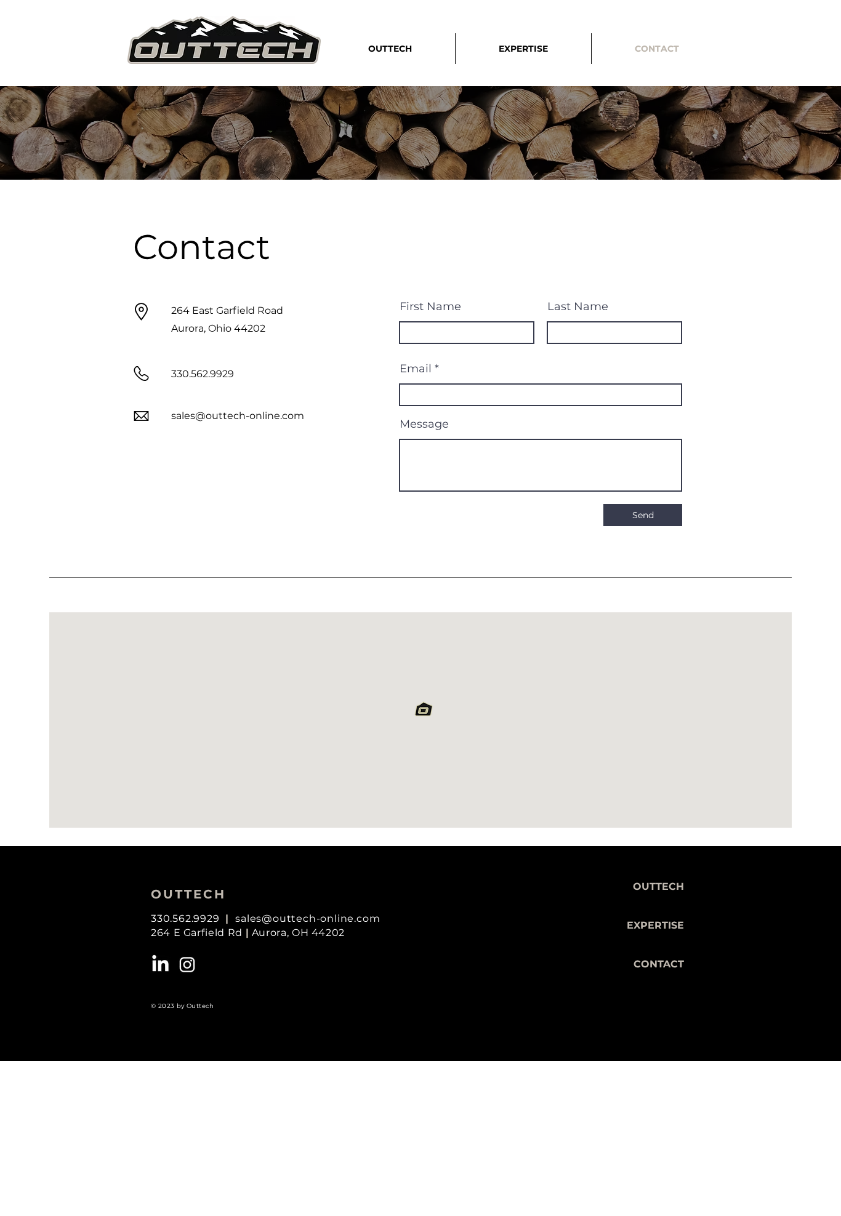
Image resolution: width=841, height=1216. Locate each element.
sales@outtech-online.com (237, 416)
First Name (430, 306)
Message (424, 424)
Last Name (577, 306)
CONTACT (659, 964)
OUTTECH (658, 886)
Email (416, 368)
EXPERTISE (655, 925)
